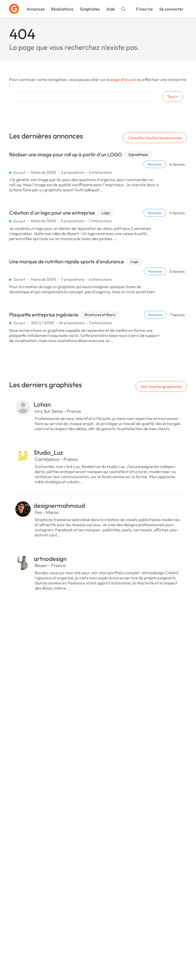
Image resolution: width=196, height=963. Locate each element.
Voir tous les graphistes (161, 386)
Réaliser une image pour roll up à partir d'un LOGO (65, 154)
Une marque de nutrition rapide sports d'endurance (66, 261)
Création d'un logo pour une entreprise (52, 212)
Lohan (42, 404)
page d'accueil (124, 79)
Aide (110, 8)
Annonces (36, 8)
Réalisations (62, 8)
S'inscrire (144, 8)
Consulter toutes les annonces (155, 137)
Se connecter (171, 8)
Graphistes (90, 8)
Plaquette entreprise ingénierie (43, 314)
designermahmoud (59, 505)
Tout (171, 96)
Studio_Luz (48, 452)
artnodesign (50, 558)
